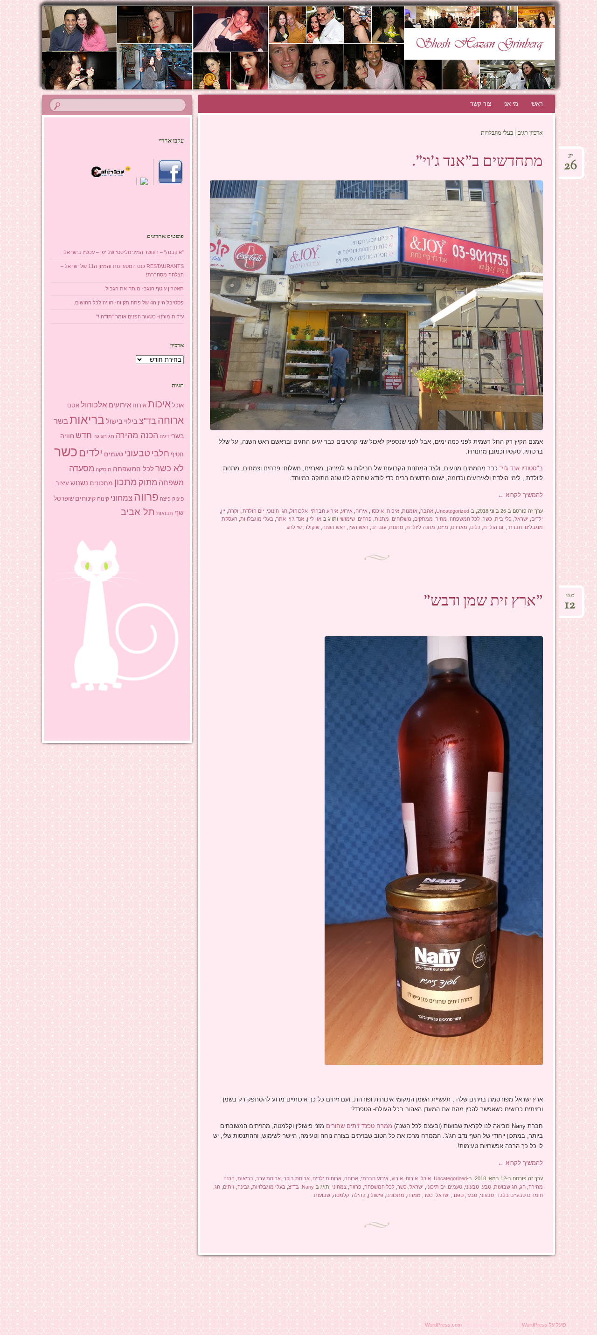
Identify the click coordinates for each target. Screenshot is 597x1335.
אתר (281, 519)
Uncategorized (452, 511)
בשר (61, 421)
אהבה (426, 511)
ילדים (537, 519)
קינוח (103, 499)
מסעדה (81, 468)
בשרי (177, 436)
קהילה (358, 1195)
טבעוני (472, 1187)
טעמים (455, 1187)
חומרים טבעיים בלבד (520, 1195)
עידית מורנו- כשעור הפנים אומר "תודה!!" (140, 316)
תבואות (164, 513)
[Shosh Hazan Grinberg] (316, 47)
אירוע (347, 511)
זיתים (229, 1187)
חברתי (514, 527)
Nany (308, 1187)
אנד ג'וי (296, 519)
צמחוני (339, 1187)
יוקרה (234, 511)
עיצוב (62, 483)
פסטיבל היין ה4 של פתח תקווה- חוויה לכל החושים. (129, 302)
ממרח (414, 1195)
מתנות (382, 519)
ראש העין (358, 527)
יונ (570, 158)
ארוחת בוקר (297, 1178)
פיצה (165, 499)
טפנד (458, 1195)
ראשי (536, 103)
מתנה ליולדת (420, 527)
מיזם (443, 527)
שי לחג (294, 527)
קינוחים (85, 498)
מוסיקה (103, 469)
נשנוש (79, 483)
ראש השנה (334, 527)
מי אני (510, 103)
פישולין (375, 1195)
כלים (475, 527)
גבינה (243, 1187)
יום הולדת (253, 511)
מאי (570, 598)
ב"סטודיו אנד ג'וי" (520, 468)
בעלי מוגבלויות (256, 519)
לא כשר (169, 468)
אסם (73, 405)
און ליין (314, 519)
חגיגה (100, 436)
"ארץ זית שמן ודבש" (483, 602)
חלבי (160, 453)
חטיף (177, 454)
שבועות (322, 1195)
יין (223, 511)
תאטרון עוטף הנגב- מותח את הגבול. (144, 288)
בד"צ (293, 1187)
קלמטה (341, 1195)
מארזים (459, 527)
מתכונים (395, 1195)
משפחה (171, 482)
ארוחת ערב (268, 1178)
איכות (393, 511)
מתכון (125, 482)
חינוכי (273, 511)
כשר (487, 519)
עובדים (378, 527)
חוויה (67, 436)
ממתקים (423, 519)
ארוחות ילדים (326, 1178)
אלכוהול (299, 511)
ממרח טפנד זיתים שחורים (358, 1125)
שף (179, 512)
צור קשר (480, 103)
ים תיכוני (435, 1187)
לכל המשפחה (465, 519)
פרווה (355, 1187)
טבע (486, 1187)
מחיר (441, 519)
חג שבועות (505, 1187)
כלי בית (503, 519)
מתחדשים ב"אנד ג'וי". (477, 162)
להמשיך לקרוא (520, 494)
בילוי (131, 421)
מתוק (148, 482)
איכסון (377, 511)
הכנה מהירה (137, 435)
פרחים (365, 519)
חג (284, 511)
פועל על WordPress (544, 1325)
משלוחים (401, 519)
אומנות (409, 511)
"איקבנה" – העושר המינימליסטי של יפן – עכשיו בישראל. (123, 252)
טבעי (471, 1195)
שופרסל (64, 498)
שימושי (347, 519)
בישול (114, 421)
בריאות (245, 1178)
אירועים (120, 405)
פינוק (178, 498)
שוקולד (312, 527)
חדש (84, 435)
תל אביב (138, 512)
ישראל (521, 519)
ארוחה (351, 1178)
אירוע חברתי (324, 511)
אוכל (426, 1178)
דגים (164, 436)
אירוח (361, 511)
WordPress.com (443, 1325)
